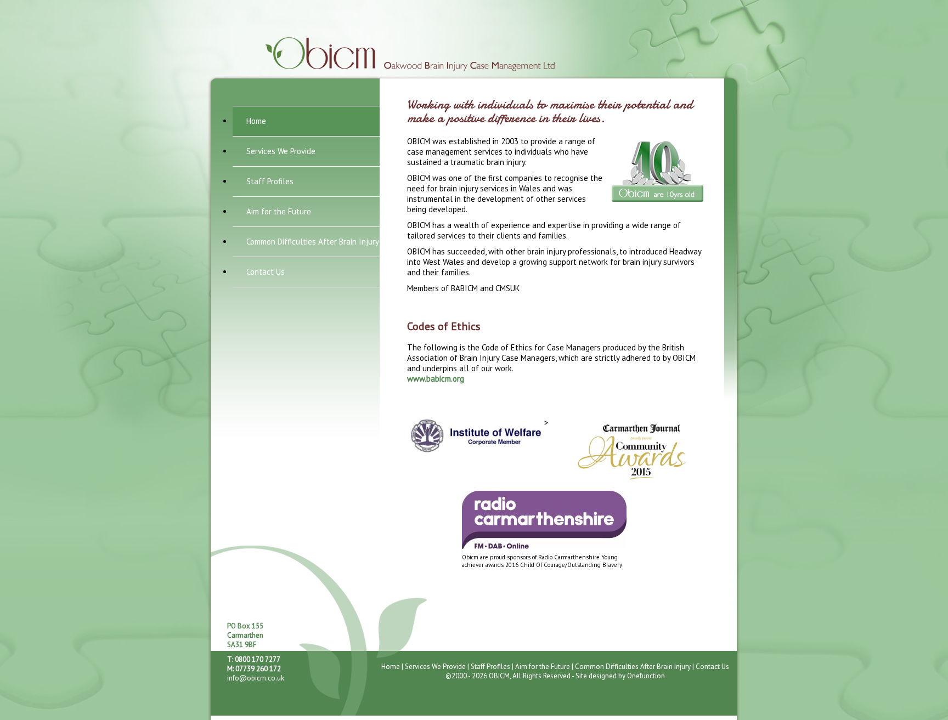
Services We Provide (280, 151)
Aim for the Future (278, 211)
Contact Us (265, 272)
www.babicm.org (435, 378)
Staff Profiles (270, 181)
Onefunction (646, 676)
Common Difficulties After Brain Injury (312, 241)
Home (256, 121)
